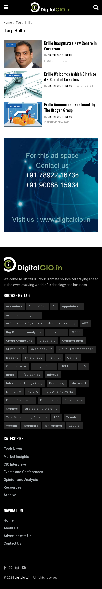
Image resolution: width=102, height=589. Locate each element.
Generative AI (16, 366)
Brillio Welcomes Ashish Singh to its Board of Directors (70, 76)
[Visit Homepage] (50, 7)
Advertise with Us (18, 536)
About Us (11, 528)
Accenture (14, 306)
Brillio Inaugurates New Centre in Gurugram (70, 45)
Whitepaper (53, 426)
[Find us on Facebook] (5, 568)
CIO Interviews (15, 464)
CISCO (76, 332)
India (10, 375)
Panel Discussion (20, 400)
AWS (85, 323)
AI (54, 306)
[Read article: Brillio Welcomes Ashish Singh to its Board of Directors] (23, 84)
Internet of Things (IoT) (24, 383)
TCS (57, 417)
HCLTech (68, 366)
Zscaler (75, 426)
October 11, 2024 (57, 61)
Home (8, 22)
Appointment (72, 306)
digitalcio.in (22, 577)
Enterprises (33, 358)
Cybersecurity (41, 349)
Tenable (72, 417)
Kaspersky (57, 383)
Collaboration (72, 341)
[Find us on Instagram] (17, 568)
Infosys (52, 375)
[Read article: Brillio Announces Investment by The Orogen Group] (23, 115)
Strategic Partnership (41, 409)
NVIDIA (32, 392)
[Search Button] (95, 7)
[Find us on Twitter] (11, 568)
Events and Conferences (23, 472)
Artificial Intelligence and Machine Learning (41, 323)
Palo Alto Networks (59, 392)
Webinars (31, 426)
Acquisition (37, 306)
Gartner (73, 358)
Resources (13, 487)
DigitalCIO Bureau (60, 55)
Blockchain (56, 332)
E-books (12, 358)
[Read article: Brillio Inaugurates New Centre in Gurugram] (23, 53)
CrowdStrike (15, 349)
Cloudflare (47, 341)
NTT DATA (13, 392)
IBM (84, 366)
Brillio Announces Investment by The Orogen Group (69, 107)
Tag (18, 22)
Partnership (49, 400)
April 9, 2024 (85, 86)
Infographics (31, 375)
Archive (10, 495)
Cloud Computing (19, 341)
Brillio (28, 22)
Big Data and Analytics (23, 332)
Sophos (12, 409)
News (11, 44)
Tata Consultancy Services (26, 417)
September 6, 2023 (58, 122)
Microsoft (78, 383)
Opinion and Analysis (21, 479)
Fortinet (55, 358)
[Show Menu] (6, 7)
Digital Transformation (76, 349)
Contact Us (12, 543)
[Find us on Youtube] (24, 568)
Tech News (14, 75)
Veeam (11, 426)
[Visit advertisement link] (51, 185)
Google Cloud (43, 366)
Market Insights (16, 456)
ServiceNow (74, 400)
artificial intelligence (22, 315)
